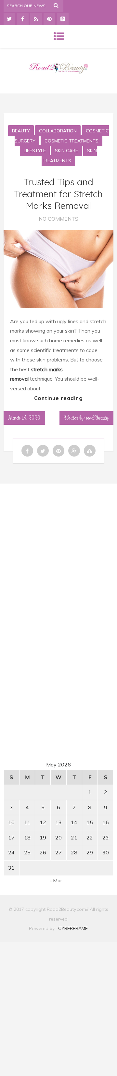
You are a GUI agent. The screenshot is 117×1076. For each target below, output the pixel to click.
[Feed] (36, 19)
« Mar (55, 880)
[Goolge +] (63, 19)
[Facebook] (23, 19)
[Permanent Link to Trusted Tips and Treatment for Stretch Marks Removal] (58, 306)
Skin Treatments (69, 156)
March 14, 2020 (24, 417)
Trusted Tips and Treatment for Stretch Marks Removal (58, 193)
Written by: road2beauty (86, 417)
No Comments (58, 218)
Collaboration (58, 131)
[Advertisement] (59, 549)
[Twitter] (9, 19)
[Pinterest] (49, 19)
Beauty (21, 131)
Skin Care (66, 150)
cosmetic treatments (71, 141)
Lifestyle (35, 150)
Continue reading (58, 398)
